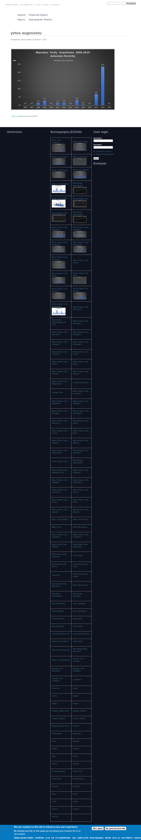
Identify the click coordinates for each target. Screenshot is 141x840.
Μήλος (75, 756)
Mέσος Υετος (56, 527)
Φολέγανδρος (57, 734)
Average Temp (57, 392)
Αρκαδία (76, 764)
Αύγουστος (56, 688)
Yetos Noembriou (79, 604)
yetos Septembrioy (80, 611)
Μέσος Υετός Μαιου (80, 157)
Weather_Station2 (58, 719)
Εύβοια (54, 749)
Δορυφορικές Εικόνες (40, 19)
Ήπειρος (76, 749)
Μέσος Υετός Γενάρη (59, 198)
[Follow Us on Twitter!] (97, 4)
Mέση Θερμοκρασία (80, 527)
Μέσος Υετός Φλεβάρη (60, 184)
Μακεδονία (77, 734)
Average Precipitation (81, 383)
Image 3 (76, 696)
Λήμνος (54, 764)
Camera (38, 4)
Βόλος (54, 794)
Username (98, 138)
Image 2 (55, 703)
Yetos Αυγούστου (58, 619)
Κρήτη (54, 741)
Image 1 (76, 703)
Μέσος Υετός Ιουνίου (59, 157)
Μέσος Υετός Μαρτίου (81, 170)
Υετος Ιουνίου (78, 626)
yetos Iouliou (77, 619)
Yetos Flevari (77, 641)
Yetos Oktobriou (58, 611)
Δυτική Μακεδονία (58, 771)
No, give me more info (115, 828)
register (21, 116)
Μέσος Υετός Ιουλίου (80, 142)
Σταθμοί (46, 4)
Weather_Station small (60, 711)
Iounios (54, 696)
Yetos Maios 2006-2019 (61, 634)
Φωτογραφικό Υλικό (27, 4)
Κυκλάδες (76, 786)
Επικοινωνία (55, 4)
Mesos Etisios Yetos (80, 585)
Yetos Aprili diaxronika (81, 634)
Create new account (103, 151)
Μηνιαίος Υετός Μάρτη (60, 641)
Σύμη (54, 756)
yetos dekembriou (58, 604)
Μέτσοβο (76, 741)
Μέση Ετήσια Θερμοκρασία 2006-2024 (59, 322)
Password (97, 145)
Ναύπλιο (76, 726)
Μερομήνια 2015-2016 (60, 726)
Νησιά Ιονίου (77, 771)
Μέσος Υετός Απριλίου (60, 170)
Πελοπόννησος (78, 779)
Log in (13, 116)
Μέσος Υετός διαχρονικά (61, 660)
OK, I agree (97, 828)
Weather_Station (79, 719)
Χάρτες (21, 19)
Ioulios (75, 688)
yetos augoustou (58, 626)
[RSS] (103, 4)
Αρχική (21, 15)
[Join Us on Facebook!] (100, 4)
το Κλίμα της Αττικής (11, 4)
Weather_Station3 (79, 711)
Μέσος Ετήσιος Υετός (81, 199)
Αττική (54, 801)
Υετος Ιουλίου (78, 555)
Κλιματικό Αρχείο (38, 15)
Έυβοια (54, 809)
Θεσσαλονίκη (56, 779)
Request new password (105, 154)
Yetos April (56, 575)
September (77, 680)
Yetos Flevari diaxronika (61, 650)
